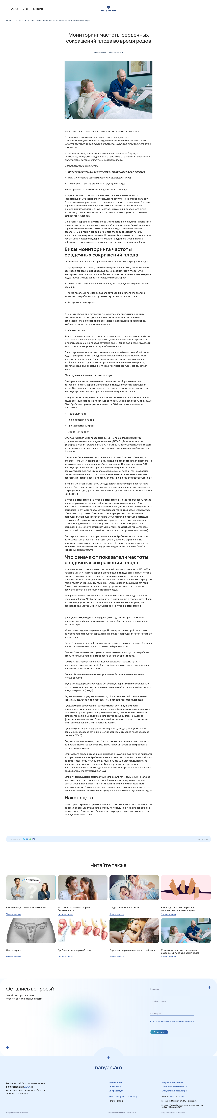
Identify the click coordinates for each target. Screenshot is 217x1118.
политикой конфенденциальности (179, 1021)
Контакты (38, 8)
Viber (110, 1096)
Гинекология (114, 1087)
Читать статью (13, 914)
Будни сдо (172, 1096)
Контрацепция (115, 1091)
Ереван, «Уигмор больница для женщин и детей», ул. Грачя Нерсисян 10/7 (182, 1106)
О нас (25, 8)
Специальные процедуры (174, 1091)
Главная (10, 21)
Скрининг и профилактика (174, 1087)
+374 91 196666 (115, 1101)
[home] (108, 9)
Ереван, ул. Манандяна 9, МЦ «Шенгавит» (179, 1101)
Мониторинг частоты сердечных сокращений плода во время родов (61, 21)
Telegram (120, 1096)
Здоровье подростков (172, 1083)
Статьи (14, 8)
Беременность (115, 1083)
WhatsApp (132, 1096)
